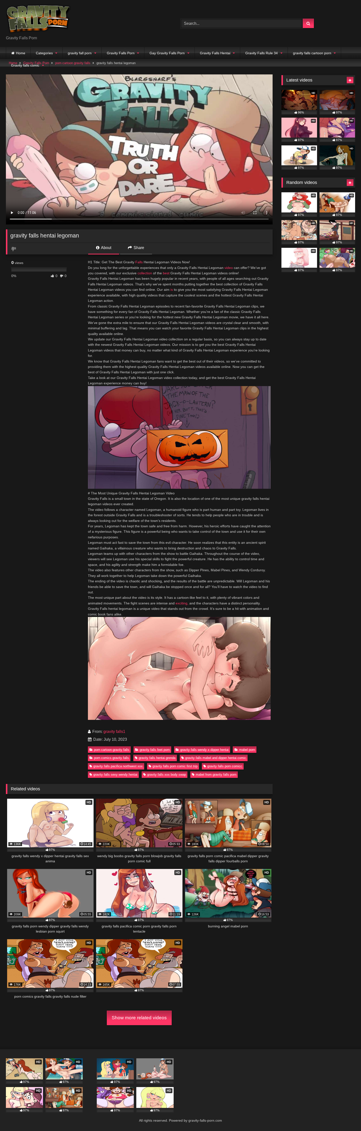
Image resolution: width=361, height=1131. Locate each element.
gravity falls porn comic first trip (175, 766)
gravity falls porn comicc (224, 766)
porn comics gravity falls (111, 758)
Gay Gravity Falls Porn (167, 53)
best (166, 273)
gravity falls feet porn (155, 750)
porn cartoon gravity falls (111, 750)
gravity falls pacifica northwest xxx (118, 766)
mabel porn (247, 750)
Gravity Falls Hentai (215, 53)
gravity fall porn (80, 53)
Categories (44, 53)
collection (145, 273)
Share (138, 248)
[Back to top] (345, 1116)
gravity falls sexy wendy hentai (115, 774)
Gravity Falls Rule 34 (261, 53)
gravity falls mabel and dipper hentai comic (215, 758)
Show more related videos (139, 1017)
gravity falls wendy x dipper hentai (204, 750)
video (228, 268)
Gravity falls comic (25, 65)
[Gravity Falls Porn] (38, 19)
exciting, (182, 603)
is (171, 290)
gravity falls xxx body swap (166, 774)
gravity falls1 (114, 731)
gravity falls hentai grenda (157, 758)
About (105, 248)
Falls (139, 262)
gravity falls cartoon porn (312, 53)
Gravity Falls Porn (121, 53)
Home (20, 53)
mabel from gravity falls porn (216, 774)
